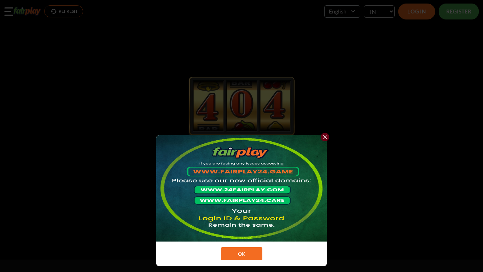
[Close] (325, 137)
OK (241, 254)
